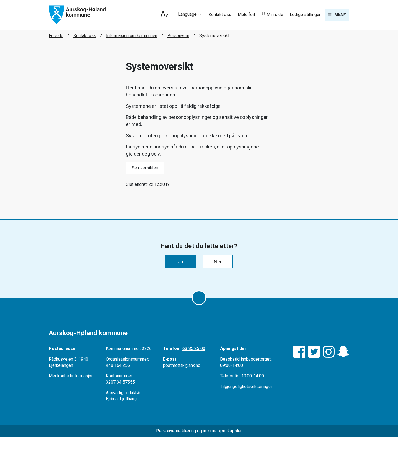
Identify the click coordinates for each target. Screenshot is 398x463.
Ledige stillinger (305, 14)
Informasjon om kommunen (131, 35)
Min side (275, 14)
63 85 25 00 (193, 348)
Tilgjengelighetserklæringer (246, 386)
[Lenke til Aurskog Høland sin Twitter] (314, 352)
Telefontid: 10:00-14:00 (242, 375)
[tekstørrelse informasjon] (164, 15)
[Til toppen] (199, 297)
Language (188, 14)
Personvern (178, 35)
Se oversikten (145, 167)
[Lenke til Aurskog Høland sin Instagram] (329, 352)
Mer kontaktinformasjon (71, 375)
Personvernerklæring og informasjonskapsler (199, 430)
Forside (56, 35)
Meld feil (247, 14)
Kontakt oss (220, 14)
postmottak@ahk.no (181, 365)
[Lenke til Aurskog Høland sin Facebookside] (299, 352)
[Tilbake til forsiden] (77, 14)
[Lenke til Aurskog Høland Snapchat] (343, 352)
